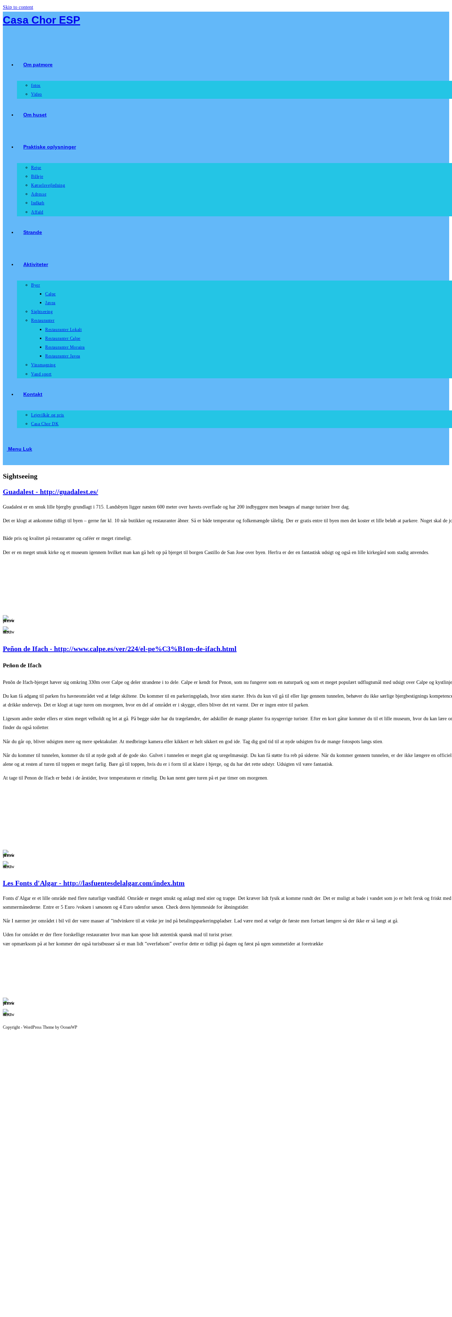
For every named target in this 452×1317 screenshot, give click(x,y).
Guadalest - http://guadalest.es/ (50, 491)
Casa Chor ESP (41, 20)
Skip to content (18, 7)
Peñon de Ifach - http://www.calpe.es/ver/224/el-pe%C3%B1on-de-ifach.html (120, 649)
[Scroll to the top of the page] (5, 1033)
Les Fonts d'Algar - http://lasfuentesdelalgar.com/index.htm (94, 883)
